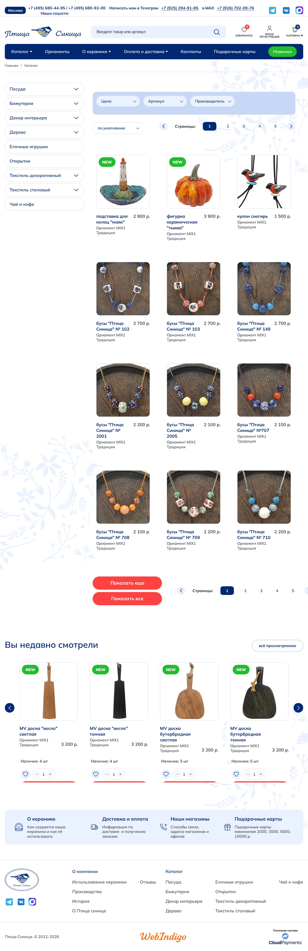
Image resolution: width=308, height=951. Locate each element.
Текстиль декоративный (35, 175)
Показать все (127, 598)
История (81, 901)
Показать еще (127, 583)
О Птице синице (89, 911)
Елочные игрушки (29, 146)
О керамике (94, 51)
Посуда (18, 89)
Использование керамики (99, 882)
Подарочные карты (235, 51)
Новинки (282, 51)
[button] (298, 708)
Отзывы (148, 882)
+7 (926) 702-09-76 (235, 8)
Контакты (191, 51)
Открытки (20, 161)
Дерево (18, 132)
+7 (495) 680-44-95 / (47, 8)
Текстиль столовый (30, 190)
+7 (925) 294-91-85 (179, 8)
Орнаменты (57, 51)
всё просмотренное (277, 645)
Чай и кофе (22, 204)
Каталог (20, 51)
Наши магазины (190, 819)
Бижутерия (21, 103)
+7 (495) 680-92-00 (86, 8)
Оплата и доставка (144, 51)
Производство (87, 891)
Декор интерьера (28, 118)
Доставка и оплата (125, 819)
